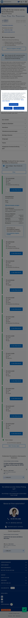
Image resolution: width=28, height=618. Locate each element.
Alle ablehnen (8, 108)
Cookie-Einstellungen (14, 104)
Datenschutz (7, 100)
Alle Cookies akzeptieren (19, 108)
